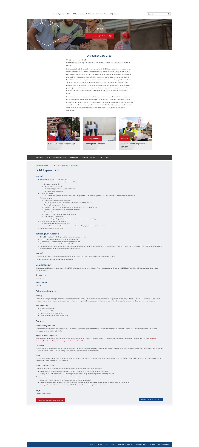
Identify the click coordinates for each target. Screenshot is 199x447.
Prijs (107, 157)
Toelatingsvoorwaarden (59, 157)
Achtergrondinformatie (88, 157)
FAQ (111, 14)
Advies (69, 14)
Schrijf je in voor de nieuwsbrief (151, 399)
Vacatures (99, 444)
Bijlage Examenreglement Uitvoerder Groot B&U (68, 341)
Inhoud (48, 157)
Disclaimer (152, 444)
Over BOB (91, 14)
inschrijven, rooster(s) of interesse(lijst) (99, 36)
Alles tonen (39, 157)
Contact (117, 14)
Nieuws (106, 14)
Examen (100, 157)
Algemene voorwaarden (125, 444)
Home (55, 14)
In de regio (99, 14)
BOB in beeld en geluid (80, 14)
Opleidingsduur (74, 157)
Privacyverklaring (140, 444)
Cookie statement (163, 444)
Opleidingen (61, 14)
